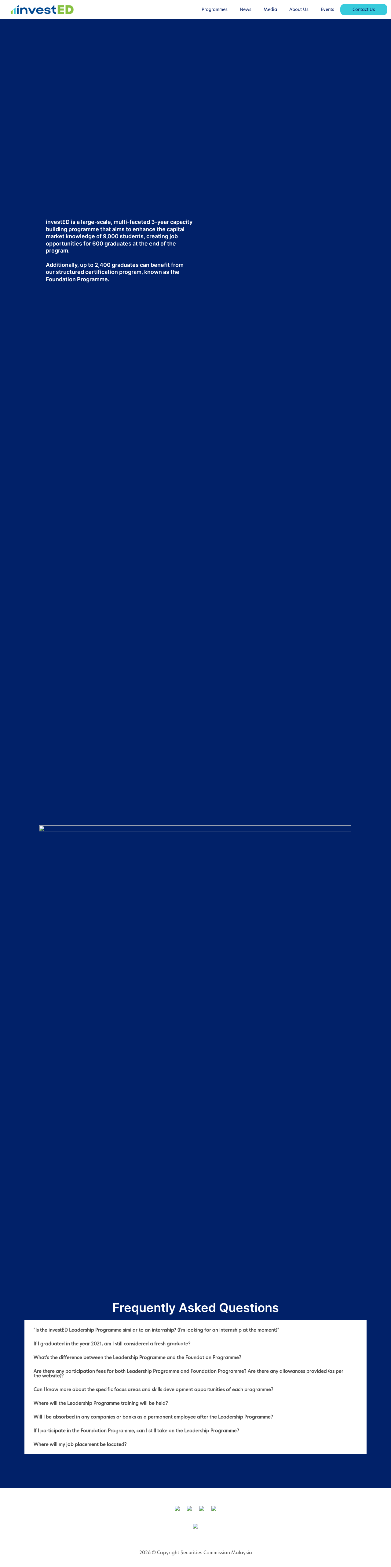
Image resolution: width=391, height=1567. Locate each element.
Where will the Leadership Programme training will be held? (101, 1403)
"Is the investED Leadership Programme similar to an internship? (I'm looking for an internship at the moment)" (156, 1330)
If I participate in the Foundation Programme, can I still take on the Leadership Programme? (136, 1430)
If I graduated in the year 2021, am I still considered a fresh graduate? (112, 1343)
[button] (195, 1330)
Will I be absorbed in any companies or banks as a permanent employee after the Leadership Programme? (153, 1417)
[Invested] (42, 9)
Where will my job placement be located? (80, 1444)
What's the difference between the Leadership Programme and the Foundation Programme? (137, 1357)
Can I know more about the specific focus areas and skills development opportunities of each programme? (153, 1389)
